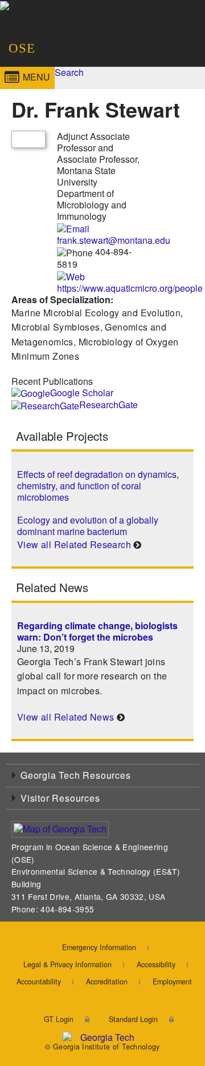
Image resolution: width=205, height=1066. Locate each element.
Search (69, 72)
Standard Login (133, 1019)
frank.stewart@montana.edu (113, 240)
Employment (172, 981)
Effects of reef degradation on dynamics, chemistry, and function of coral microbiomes (98, 486)
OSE (22, 48)
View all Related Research (74, 544)
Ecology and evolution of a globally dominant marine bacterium (87, 525)
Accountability (39, 981)
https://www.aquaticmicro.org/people (130, 288)
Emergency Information (99, 947)
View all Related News (65, 716)
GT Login (58, 1019)
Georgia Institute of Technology (31, 42)
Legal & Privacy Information (67, 964)
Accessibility (156, 964)
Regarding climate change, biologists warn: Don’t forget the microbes (97, 631)
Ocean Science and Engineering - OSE (131, 42)
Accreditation (107, 981)
